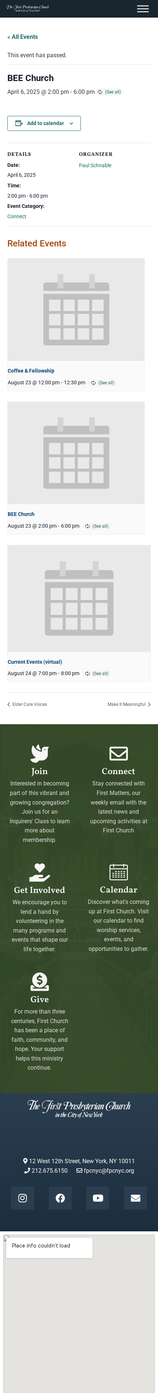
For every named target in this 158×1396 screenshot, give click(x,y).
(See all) (113, 92)
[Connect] (118, 753)
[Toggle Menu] (143, 8)
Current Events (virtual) (35, 662)
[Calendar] (118, 872)
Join (40, 772)
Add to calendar (45, 123)
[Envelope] (135, 1198)
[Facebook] (60, 1198)
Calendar (118, 890)
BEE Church (21, 514)
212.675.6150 (49, 1170)
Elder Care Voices (29, 704)
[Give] (39, 981)
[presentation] (76, 310)
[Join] (39, 753)
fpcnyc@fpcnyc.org (109, 1170)
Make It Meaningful (127, 704)
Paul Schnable (95, 165)
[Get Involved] (39, 872)
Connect (16, 216)
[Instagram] (22, 1198)
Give (39, 1000)
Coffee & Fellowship (31, 371)
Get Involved (39, 890)
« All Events (22, 36)
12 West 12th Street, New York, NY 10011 (81, 1161)
